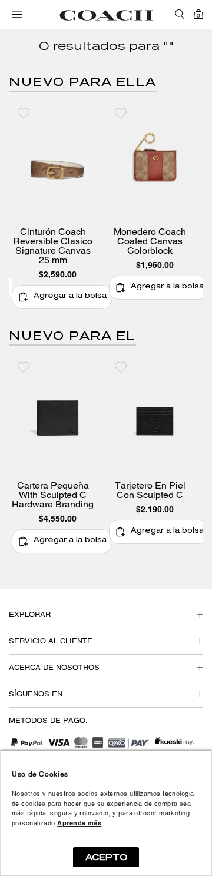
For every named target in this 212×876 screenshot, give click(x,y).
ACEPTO (106, 857)
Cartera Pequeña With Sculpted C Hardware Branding (53, 495)
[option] (57, 206)
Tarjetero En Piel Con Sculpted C (150, 490)
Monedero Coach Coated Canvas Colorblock (150, 241)
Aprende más (79, 823)
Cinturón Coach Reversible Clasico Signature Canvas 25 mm (52, 246)
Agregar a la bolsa (70, 296)
